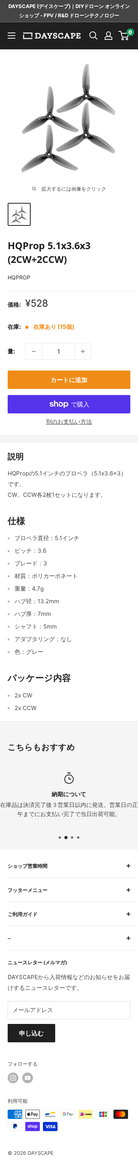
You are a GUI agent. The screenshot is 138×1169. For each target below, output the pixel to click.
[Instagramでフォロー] (13, 1078)
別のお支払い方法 (69, 421)
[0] (124, 35)
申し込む (31, 1033)
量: (11, 351)
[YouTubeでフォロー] (27, 1078)
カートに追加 (69, 380)
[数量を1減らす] (34, 351)
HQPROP (19, 277)
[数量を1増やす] (83, 351)
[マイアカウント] (108, 35)
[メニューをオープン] (11, 36)
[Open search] (93, 35)
